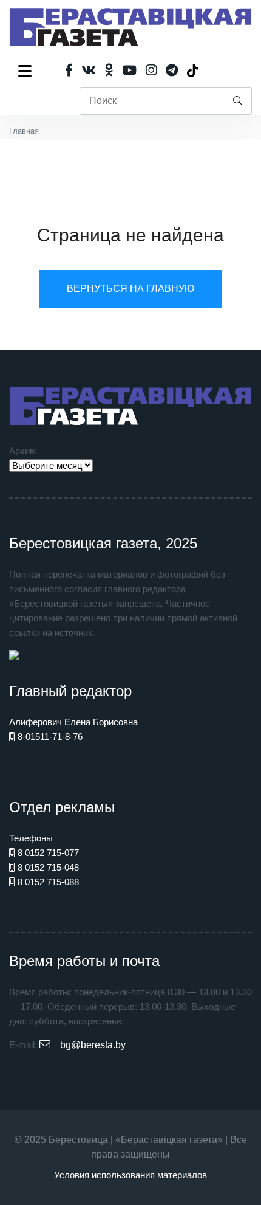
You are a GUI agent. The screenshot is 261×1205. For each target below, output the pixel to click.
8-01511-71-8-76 (50, 736)
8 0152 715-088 (48, 882)
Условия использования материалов (130, 1175)
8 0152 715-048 (48, 867)
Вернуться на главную (130, 288)
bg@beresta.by (93, 1045)
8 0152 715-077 (48, 853)
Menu (27, 70)
